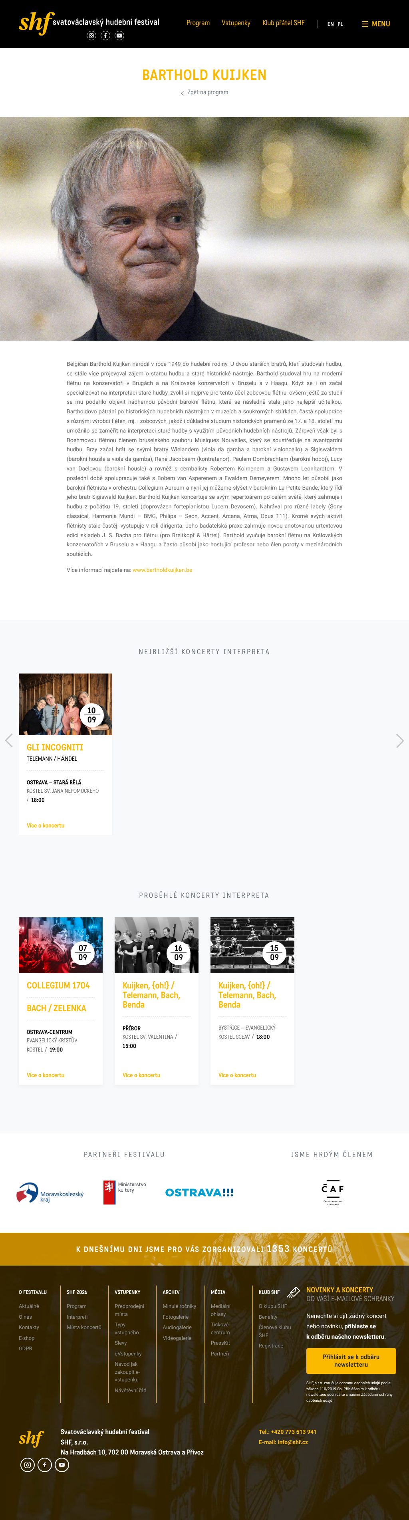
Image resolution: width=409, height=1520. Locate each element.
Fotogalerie (216, 6)
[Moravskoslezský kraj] (50, 1193)
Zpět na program (208, 93)
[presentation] (9, 740)
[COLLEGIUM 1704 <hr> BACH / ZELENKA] (61, 945)
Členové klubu (347, 21)
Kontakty (29, 1328)
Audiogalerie (177, 1328)
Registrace (343, 35)
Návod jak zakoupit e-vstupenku (127, 1372)
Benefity (341, 6)
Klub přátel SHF (283, 24)
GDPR (19, 50)
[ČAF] (332, 1193)
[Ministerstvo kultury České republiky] (125, 1193)
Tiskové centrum (286, 6)
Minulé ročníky (179, 1307)
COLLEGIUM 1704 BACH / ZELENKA (58, 997)
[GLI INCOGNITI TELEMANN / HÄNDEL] (65, 704)
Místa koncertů (84, 1328)
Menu (381, 24)
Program (198, 24)
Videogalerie (217, 35)
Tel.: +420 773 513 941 (288, 1432)
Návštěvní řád (156, 50)
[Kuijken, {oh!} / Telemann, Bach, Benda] (157, 945)
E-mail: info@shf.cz (283, 1442)
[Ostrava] (199, 1193)
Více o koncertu (45, 826)
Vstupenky (236, 24)
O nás (19, 6)
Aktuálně (29, 1307)
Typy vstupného (158, 6)
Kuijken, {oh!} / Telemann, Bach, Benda (151, 995)
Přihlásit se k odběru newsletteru (351, 1361)
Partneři (277, 35)
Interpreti (87, 6)
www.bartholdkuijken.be (162, 570)
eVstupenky (128, 1354)
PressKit (220, 1343)
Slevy (121, 1343)
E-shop (27, 1338)
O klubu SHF (273, 1307)
